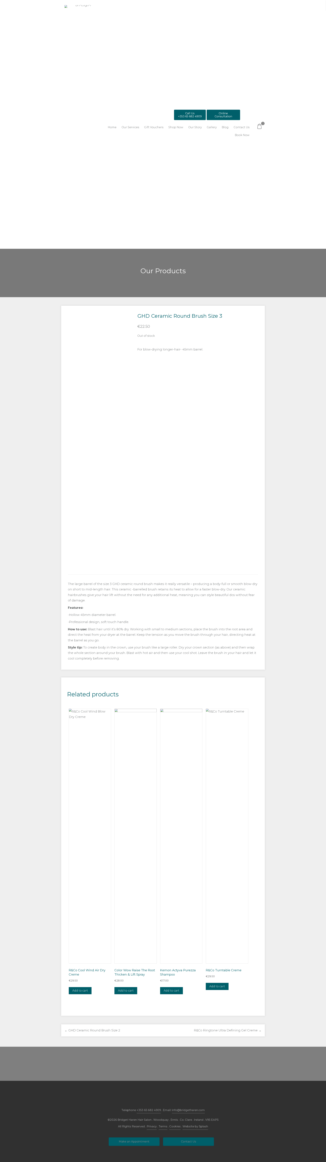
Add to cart (80, 990)
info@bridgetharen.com (188, 1110)
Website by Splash (195, 1126)
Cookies (175, 1126)
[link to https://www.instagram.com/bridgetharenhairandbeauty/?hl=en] (163, 1097)
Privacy (152, 1126)
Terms (163, 1126)
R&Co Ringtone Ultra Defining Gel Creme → (227, 1030)
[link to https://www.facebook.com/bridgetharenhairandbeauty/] (155, 1097)
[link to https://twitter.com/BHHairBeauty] (171, 1097)
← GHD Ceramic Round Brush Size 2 (92, 1030)
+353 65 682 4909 (149, 1110)
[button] (190, 115)
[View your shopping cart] (259, 126)
